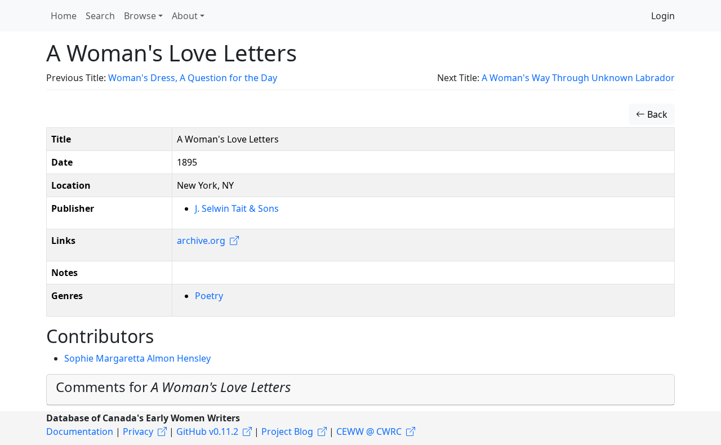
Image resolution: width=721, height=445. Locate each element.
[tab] (360, 390)
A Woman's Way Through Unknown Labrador (578, 78)
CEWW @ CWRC (369, 431)
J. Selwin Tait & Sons (237, 208)
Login (663, 16)
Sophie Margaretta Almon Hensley (137, 358)
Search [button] (100, 16)
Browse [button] (140, 16)
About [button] (185, 16)
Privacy (138, 431)
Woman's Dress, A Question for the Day (192, 78)
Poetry (209, 296)
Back (656, 114)
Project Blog (287, 431)
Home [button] (64, 16)
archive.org (201, 240)
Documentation (79, 431)
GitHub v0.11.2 (207, 431)
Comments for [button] (173, 386)
